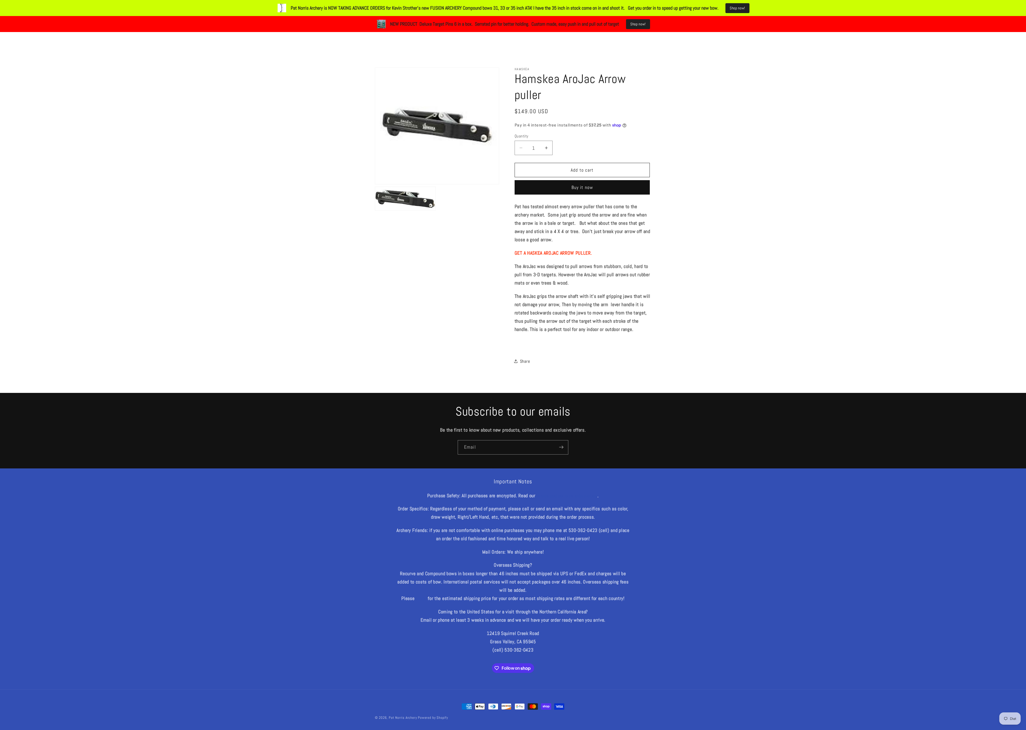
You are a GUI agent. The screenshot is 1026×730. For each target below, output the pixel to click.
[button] (472, 38)
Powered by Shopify (433, 718)
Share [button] (525, 361)
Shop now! (737, 8)
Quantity (521, 136)
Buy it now (582, 187)
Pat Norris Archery (403, 718)
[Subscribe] (561, 447)
